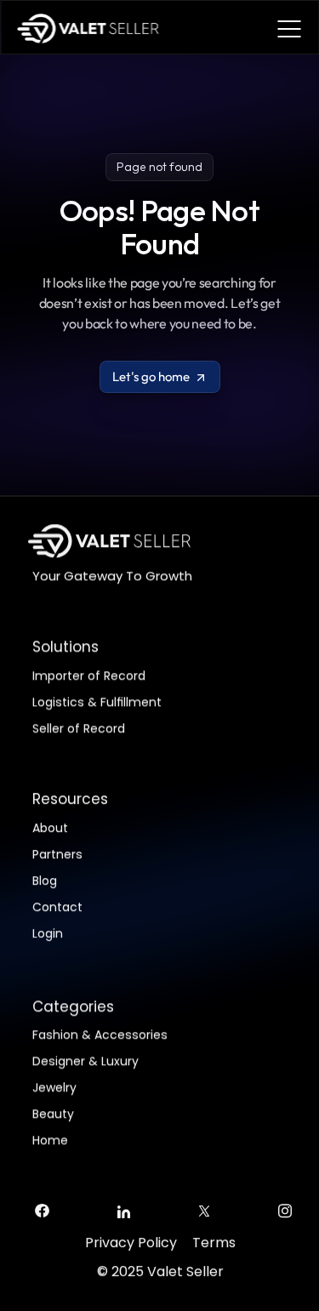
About (50, 826)
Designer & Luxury (85, 1061)
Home (50, 1140)
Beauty (53, 1114)
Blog (44, 879)
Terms (213, 1242)
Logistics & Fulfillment (97, 701)
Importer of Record (88, 675)
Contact (57, 906)
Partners (57, 853)
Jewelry (54, 1088)
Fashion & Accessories (100, 1035)
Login (47, 932)
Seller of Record (78, 728)
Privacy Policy (130, 1242)
